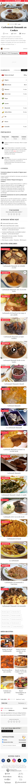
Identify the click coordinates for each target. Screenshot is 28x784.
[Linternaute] (7, 776)
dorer (14, 151)
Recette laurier (16, 623)
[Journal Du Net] (20, 774)
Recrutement (22, 765)
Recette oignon (6, 612)
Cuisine (5, 740)
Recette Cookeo (6, 626)
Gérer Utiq (24, 766)
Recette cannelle (15, 615)
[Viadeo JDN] (20, 779)
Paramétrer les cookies (16, 766)
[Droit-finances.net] (20, 777)
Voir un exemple (22, 740)
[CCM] (7, 774)
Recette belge (5, 623)
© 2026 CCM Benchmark (21, 767)
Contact (13, 765)
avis (18, 24)
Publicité (17, 765)
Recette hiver (5, 619)
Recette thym (16, 612)
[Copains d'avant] (7, 779)
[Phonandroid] (20, 782)
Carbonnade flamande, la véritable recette (13, 232)
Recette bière (5, 615)
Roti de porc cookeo (7, 240)
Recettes (5, 3)
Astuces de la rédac (8, 742)
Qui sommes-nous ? (7, 765)
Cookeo (20, 185)
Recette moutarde (16, 619)
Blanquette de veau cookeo (9, 236)
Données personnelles (6, 766)
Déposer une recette (7, 731)
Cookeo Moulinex (17, 626)
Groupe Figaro (12, 767)
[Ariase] (7, 782)
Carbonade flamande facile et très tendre (13, 228)
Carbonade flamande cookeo (10, 223)
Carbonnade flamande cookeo (10, 226)
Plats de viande (12, 3)
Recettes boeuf (21, 3)
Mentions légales (5, 767)
